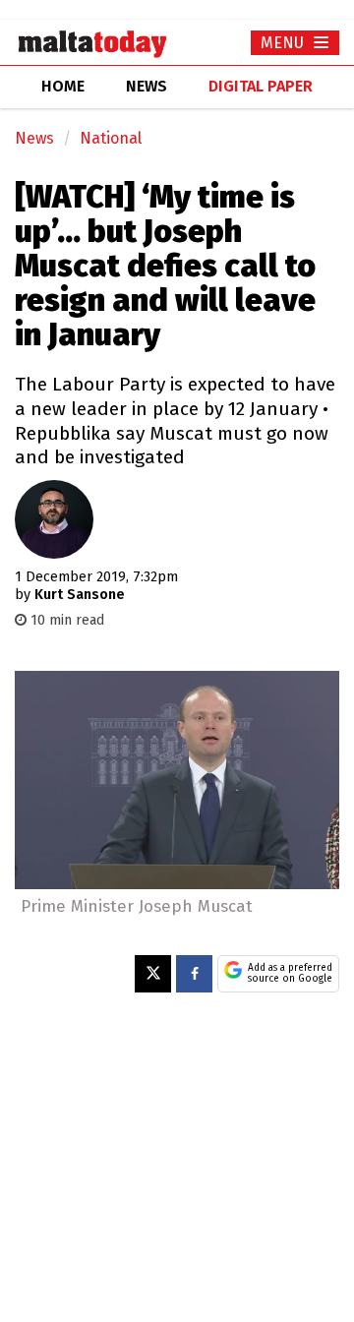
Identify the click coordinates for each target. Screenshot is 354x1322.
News (34, 138)
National (111, 138)
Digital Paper (260, 86)
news (146, 86)
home (63, 86)
